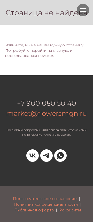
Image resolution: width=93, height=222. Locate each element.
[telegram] (46, 155)
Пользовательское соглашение (45, 198)
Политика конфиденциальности (46, 204)
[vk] (32, 155)
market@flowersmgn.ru (46, 113)
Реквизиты (70, 210)
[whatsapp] (60, 155)
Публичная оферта (34, 210)
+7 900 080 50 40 (46, 103)
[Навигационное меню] (83, 10)
